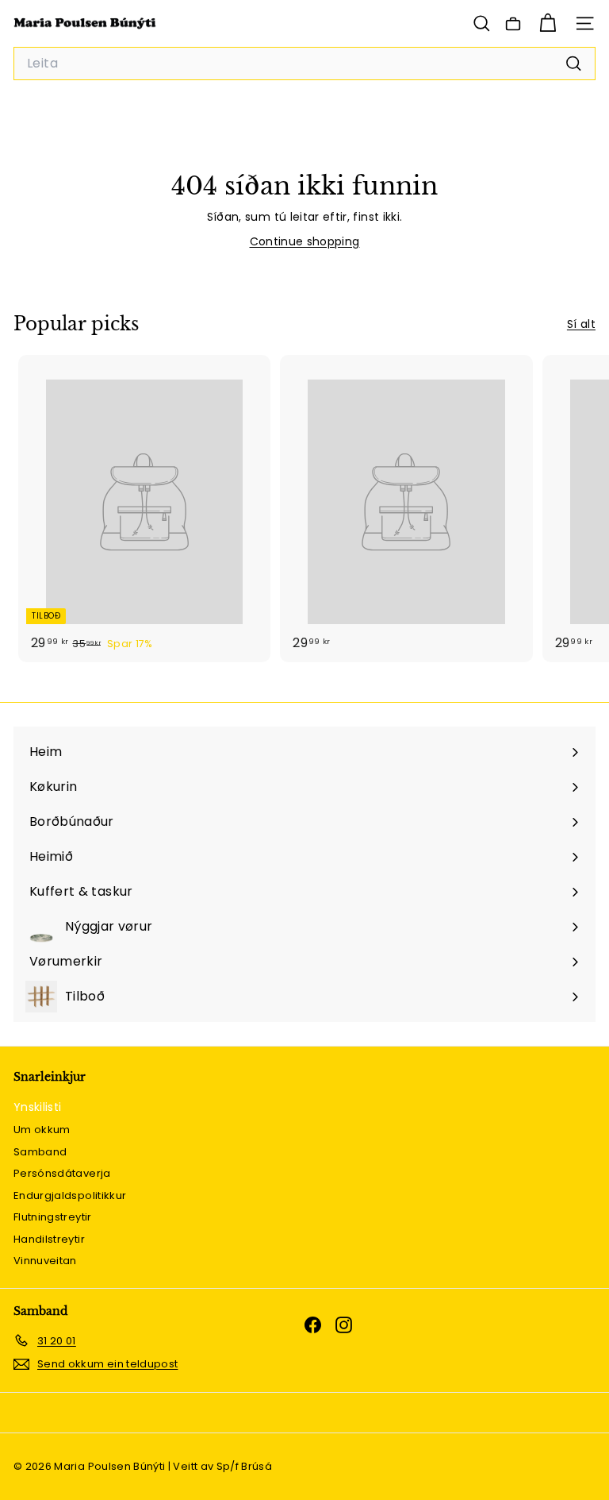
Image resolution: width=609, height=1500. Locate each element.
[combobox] (304, 63)
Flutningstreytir (52, 1216)
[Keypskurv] (547, 23)
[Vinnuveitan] (513, 23)
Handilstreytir (49, 1239)
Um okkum (42, 1129)
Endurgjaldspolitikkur (69, 1195)
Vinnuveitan (45, 1260)
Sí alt (581, 324)
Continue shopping (305, 241)
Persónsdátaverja (62, 1173)
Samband (40, 1151)
